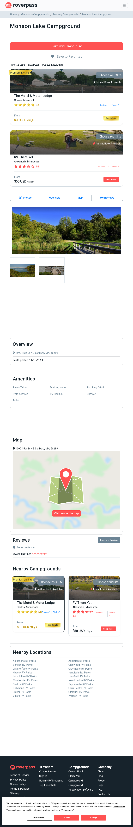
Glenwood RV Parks (79, 664)
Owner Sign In (76, 771)
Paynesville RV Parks (80, 684)
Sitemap (14, 793)
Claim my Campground (66, 46)
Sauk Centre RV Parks (80, 688)
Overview (54, 197)
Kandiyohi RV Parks (79, 672)
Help (100, 785)
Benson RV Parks (23, 664)
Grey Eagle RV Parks (80, 668)
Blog (100, 776)
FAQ (100, 789)
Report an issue (26, 547)
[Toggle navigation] (124, 5)
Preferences (39, 818)
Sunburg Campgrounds (65, 14)
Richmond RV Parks (24, 688)
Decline (66, 818)
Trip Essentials (47, 785)
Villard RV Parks (22, 695)
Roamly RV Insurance (51, 780)
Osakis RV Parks (22, 684)
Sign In (43, 776)
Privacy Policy (18, 779)
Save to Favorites (69, 56)
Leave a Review (109, 540)
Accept (93, 818)
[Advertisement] (66, 311)
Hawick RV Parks (22, 672)
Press (101, 780)
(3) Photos (25, 197)
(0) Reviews (107, 197)
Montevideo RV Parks (25, 680)
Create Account (47, 771)
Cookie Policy (18, 784)
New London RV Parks (81, 680)
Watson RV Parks (78, 695)
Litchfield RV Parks (79, 676)
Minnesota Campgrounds (35, 14)
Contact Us (104, 794)
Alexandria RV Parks (24, 660)
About (101, 771)
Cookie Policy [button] (119, 807)
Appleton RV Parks (79, 660)
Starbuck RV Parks (79, 692)
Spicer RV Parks (22, 692)
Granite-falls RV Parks (25, 668)
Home (13, 14)
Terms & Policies (20, 788)
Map (80, 197)
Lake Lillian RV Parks (25, 676)
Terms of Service (20, 775)
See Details (111, 118)
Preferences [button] (67, 810)
